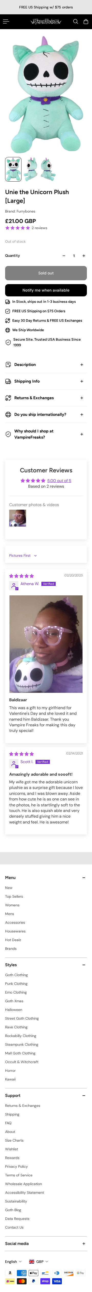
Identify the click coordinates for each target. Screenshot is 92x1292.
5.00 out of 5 (59, 480)
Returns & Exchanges (34, 397)
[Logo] (46, 21)
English (11, 1261)
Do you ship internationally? (40, 414)
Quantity (12, 255)
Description (25, 364)
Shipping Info (27, 381)
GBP (39, 1261)
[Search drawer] (76, 21)
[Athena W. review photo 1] (46, 644)
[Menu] (6, 21)
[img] (21, 576)
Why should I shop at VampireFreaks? (33, 434)
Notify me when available (46, 290)
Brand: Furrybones (20, 211)
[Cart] (86, 21)
